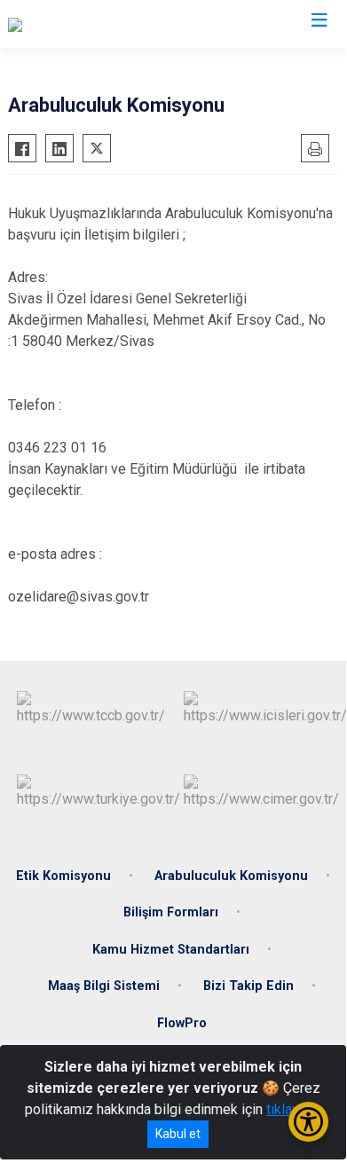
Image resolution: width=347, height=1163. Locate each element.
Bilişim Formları (170, 912)
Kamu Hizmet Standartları (170, 949)
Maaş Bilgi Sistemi (104, 986)
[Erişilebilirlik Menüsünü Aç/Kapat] (308, 1122)
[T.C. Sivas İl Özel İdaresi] (82, 24)
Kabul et (178, 1134)
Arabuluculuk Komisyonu (231, 876)
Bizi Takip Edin (248, 986)
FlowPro (182, 1023)
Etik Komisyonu (63, 876)
